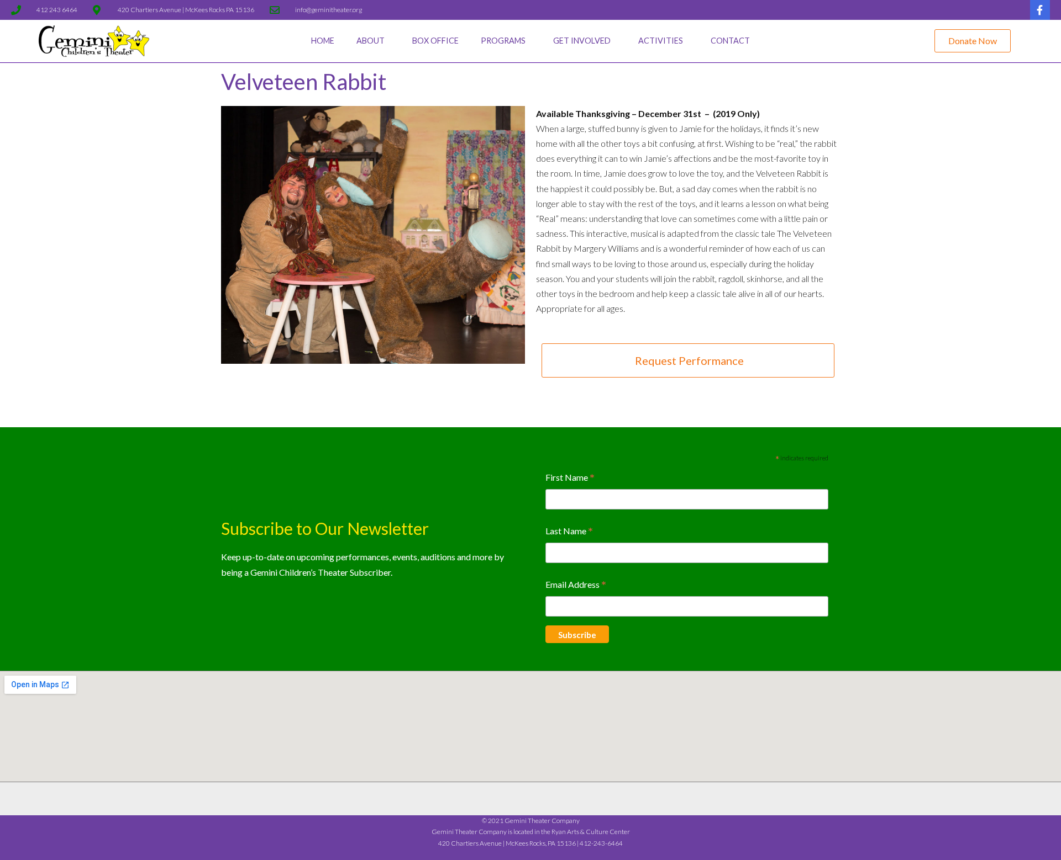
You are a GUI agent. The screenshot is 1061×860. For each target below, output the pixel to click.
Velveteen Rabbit (303, 81)
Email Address (575, 585)
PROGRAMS (503, 40)
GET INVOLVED (582, 40)
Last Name (569, 532)
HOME (322, 40)
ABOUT (370, 40)
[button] (972, 40)
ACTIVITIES (660, 40)
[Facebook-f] (1040, 10)
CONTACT (730, 40)
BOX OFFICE (435, 40)
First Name (570, 478)
